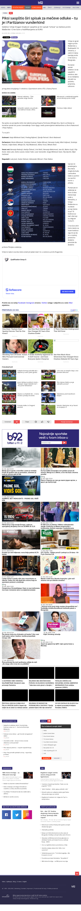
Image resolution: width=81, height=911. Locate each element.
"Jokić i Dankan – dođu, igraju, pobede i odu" (55, 789)
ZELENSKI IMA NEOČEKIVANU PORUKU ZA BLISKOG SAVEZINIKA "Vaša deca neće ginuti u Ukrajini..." (41, 683)
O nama (19, 881)
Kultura (76, 7)
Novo (3, 7)
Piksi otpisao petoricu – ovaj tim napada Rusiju (17, 747)
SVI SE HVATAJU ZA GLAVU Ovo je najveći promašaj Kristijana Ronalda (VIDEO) (66, 705)
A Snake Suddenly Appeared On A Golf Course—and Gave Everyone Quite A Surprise (40, 357)
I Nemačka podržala (48, 830)
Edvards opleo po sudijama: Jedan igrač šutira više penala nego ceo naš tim (55, 793)
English (25, 881)
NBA (42, 768)
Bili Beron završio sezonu (11, 797)
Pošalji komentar (67, 422)
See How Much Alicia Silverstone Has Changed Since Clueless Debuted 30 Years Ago (66, 357)
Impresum (30, 888)
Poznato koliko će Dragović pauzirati (26, 406)
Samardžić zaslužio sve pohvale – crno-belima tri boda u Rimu (28, 109)
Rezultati (56, 758)
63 (4, 744)
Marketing (17, 888)
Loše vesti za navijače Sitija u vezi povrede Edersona (67, 371)
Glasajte (46, 758)
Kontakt (23, 888)
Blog (14, 881)
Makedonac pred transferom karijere (66, 394)
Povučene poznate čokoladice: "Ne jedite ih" (55, 858)
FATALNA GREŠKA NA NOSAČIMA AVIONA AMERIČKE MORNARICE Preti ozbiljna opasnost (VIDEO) (66, 684)
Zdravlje (57, 7)
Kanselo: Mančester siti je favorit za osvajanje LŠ (67, 406)
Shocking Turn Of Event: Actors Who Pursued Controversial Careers (14, 357)
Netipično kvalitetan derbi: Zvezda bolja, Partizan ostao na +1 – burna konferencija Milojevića (16, 727)
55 (11, 13)
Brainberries (14, 336)
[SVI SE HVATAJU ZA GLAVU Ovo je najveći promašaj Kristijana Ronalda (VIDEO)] (67, 701)
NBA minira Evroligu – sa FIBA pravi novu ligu (55, 861)
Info (9, 7)
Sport (28, 7)
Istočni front (18, 7)
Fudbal (5, 13)
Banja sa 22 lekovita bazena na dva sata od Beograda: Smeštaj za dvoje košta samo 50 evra (56, 834)
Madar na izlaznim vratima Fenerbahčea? (16, 783)
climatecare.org (34, 898)
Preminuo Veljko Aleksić (64, 108)
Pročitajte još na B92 (48, 807)
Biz (44, 7)
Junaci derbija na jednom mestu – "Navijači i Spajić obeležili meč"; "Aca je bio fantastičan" (28, 383)
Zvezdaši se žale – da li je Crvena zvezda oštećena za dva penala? (16, 742)
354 (4, 731)
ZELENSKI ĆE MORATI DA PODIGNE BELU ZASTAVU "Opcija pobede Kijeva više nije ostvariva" (41, 705)
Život (50, 7)
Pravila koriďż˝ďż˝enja (40, 888)
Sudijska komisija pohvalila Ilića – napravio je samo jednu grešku (27, 371)
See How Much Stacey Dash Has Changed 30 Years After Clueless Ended (39, 331)
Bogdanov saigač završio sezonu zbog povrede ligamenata (49, 775)
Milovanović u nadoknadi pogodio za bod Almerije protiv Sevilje (67, 97)
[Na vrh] (77, 874)
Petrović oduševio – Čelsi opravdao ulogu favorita (25, 97)
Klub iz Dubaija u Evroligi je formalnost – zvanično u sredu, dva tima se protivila (15, 788)
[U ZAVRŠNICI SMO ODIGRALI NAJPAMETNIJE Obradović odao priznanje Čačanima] (15, 678)
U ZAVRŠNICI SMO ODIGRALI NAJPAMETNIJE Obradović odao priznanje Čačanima (13, 683)
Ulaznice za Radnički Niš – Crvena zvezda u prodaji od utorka (28, 394)
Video (3, 881)
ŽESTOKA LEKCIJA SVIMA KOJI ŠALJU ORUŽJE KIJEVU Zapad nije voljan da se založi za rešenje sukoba (14, 705)
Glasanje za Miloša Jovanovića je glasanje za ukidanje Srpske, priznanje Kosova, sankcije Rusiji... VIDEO (55, 840)
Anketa (43, 721)
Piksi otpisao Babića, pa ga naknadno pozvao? (65, 383)
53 (4, 756)
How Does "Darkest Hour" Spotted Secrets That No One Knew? (13, 331)
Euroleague (36, 7)
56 (4, 749)
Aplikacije (9, 881)
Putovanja (67, 7)
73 (4, 738)
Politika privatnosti (52, 888)
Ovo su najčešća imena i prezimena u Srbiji (54, 845)
